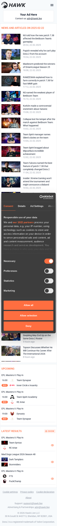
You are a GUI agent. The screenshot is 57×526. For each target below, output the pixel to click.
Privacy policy (27, 492)
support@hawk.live (32, 503)
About (28, 497)
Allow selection (28, 315)
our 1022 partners (23, 222)
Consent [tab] (8, 206)
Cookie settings (10, 492)
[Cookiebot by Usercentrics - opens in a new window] (40, 197)
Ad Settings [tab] (36, 206)
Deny (28, 326)
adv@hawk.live (34, 18)
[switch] (48, 271)
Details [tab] (22, 206)
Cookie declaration (45, 492)
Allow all (28, 305)
